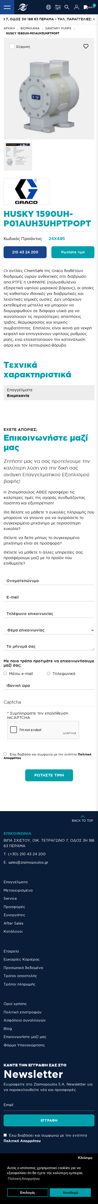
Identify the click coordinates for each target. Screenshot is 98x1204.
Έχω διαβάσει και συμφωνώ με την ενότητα (47, 756)
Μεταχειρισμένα (18, 890)
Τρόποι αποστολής (20, 976)
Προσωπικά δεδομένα (23, 968)
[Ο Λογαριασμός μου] (76, 7)
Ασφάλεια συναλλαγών (25, 1020)
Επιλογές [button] (27, 1192)
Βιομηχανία (29, 28)
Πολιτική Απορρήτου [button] (24, 1179)
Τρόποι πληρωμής (19, 984)
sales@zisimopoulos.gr (28, 862)
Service (10, 898)
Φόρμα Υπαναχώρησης (24, 1045)
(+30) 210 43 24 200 (27, 854)
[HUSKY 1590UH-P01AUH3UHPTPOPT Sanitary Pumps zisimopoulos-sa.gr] (49, 89)
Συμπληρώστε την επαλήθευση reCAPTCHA (37, 715)
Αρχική (9, 28)
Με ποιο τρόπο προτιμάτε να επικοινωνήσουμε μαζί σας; (49, 663)
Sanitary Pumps (58, 28)
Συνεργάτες (14, 915)
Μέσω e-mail (21, 673)
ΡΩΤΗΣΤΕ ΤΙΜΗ (49, 775)
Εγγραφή (49, 1120)
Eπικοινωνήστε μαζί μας (25, 1037)
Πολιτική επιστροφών (23, 1012)
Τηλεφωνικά (64, 673)
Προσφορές (14, 907)
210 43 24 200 (25, 252)
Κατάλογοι (13, 931)
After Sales (13, 923)
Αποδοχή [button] (70, 1192)
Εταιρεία (11, 951)
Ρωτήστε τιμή (73, 252)
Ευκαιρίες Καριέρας (22, 959)
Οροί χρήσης (15, 1004)
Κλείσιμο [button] (85, 1158)
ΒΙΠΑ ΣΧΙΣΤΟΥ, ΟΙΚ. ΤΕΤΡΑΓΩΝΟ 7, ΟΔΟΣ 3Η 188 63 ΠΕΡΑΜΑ (49, 843)
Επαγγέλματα (16, 882)
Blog (8, 1029)
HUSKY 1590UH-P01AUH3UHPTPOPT (32, 33)
